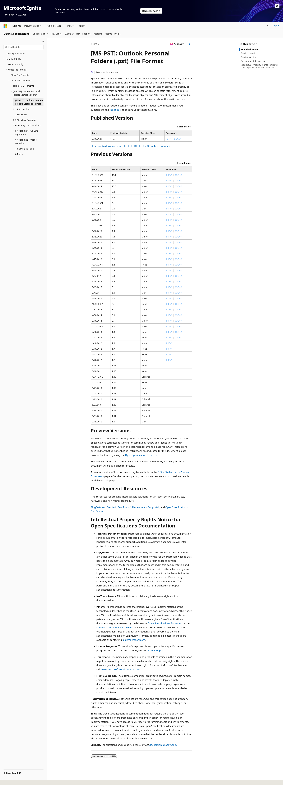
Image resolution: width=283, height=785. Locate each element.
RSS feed (114, 109)
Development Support (144, 507)
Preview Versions (249, 57)
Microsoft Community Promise (113, 627)
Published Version (250, 49)
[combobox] (23, 47)
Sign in (276, 25)
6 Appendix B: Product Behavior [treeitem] (26, 141)
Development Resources (253, 61)
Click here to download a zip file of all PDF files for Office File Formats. (129, 146)
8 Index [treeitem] (19, 154)
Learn (94, 43)
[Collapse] (43, 41)
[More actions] (189, 44)
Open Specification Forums (140, 455)
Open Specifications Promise (164, 623)
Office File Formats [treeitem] (20, 75)
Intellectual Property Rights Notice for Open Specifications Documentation (259, 66)
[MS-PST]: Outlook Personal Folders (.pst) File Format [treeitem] (29, 102)
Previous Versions (249, 53)
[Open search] (268, 25)
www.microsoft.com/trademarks (119, 669)
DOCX (177, 138)
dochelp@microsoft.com (163, 745)
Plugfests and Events (102, 507)
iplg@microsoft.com (133, 639)
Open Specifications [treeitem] (15, 53)
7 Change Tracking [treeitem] (24, 148)
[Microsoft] (5, 26)
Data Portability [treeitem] (15, 64)
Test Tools (123, 507)
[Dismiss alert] (277, 6)
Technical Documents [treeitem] (23, 85)
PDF (168, 138)
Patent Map (154, 650)
